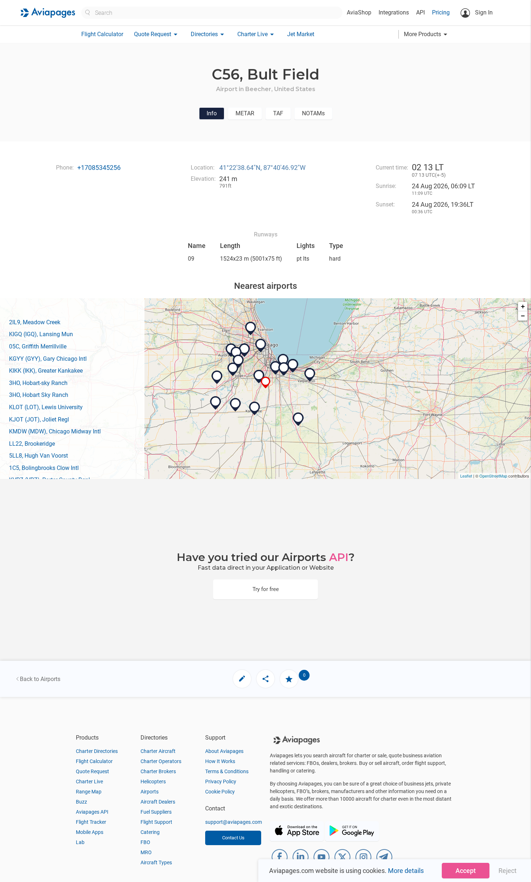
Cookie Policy (220, 792)
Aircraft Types (156, 862)
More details (406, 870)
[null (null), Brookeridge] (244, 350)
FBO (145, 842)
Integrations (394, 12)
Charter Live (89, 781)
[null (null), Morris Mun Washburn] (217, 377)
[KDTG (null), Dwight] (216, 403)
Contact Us (233, 837)
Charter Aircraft (158, 751)
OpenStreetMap (493, 476)
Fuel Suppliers (156, 812)
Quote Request (92, 771)
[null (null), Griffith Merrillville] (284, 369)
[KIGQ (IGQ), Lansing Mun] (275, 368)
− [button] (523, 316)
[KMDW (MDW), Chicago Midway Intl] (261, 345)
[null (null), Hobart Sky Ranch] (293, 366)
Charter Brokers (158, 771)
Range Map (89, 792)
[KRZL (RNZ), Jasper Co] (298, 419)
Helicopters (153, 781)
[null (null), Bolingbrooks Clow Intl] (236, 353)
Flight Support (156, 822)
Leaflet (466, 476)
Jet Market (300, 34)
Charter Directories (97, 751)
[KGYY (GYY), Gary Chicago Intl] (283, 361)
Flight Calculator (102, 34)
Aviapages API (92, 812)
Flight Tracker (91, 822)
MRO (146, 852)
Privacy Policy (220, 781)
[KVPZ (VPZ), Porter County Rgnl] (310, 375)
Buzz (81, 802)
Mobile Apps (89, 832)
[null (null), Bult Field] (266, 383)
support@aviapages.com (233, 822)
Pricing (441, 12)
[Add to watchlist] (289, 679)
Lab (80, 842)
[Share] (265, 679)
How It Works (220, 761)
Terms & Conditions (227, 771)
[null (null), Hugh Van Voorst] (235, 405)
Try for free (265, 589)
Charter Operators (161, 761)
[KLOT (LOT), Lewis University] (238, 361)
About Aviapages (224, 751)
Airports (150, 792)
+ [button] (523, 306)
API (420, 12)
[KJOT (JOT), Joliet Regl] (233, 369)
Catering (150, 832)
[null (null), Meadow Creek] (259, 377)
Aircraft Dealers (158, 802)
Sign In (483, 12)
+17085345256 (99, 167)
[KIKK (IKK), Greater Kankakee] (255, 408)
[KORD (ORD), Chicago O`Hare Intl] (251, 328)
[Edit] (242, 679)
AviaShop (359, 12)
